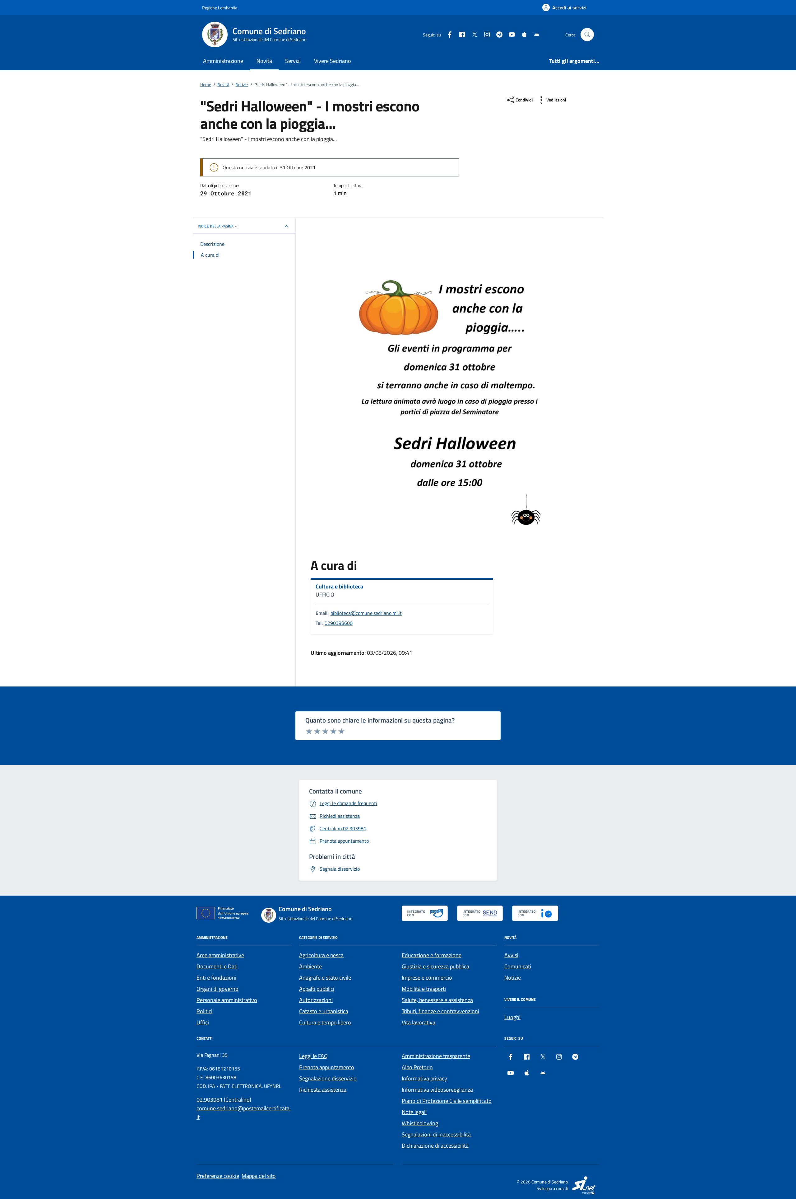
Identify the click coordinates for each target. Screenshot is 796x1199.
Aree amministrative (220, 955)
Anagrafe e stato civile (325, 977)
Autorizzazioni (316, 1000)
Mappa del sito (259, 1176)
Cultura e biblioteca (339, 586)
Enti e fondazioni (216, 977)
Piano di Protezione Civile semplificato (447, 1101)
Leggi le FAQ (313, 1056)
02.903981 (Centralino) (224, 1099)
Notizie (512, 977)
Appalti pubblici (316, 989)
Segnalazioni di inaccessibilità (436, 1134)
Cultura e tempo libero (325, 1022)
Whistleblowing (420, 1123)
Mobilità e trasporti (424, 989)
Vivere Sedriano (332, 61)
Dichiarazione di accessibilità (435, 1145)
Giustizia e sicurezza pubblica (435, 966)
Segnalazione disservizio (328, 1078)
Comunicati (517, 966)
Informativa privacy (424, 1078)
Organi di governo (217, 989)
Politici (204, 1011)
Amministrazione (223, 61)
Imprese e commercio (427, 977)
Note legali (414, 1112)
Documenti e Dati (217, 966)
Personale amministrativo (227, 1000)
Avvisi (511, 955)
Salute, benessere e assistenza (437, 1000)
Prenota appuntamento (326, 1067)
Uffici (203, 1022)
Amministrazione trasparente (436, 1056)
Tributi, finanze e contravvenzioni (440, 1011)
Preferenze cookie (218, 1176)
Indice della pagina (216, 226)
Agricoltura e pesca (321, 955)
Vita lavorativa (418, 1022)
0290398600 (339, 623)
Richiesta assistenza (322, 1089)
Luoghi (512, 1017)
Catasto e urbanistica (323, 1011)
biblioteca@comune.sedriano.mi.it (366, 613)
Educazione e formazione (431, 955)
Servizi (293, 61)
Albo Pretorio (417, 1067)
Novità (264, 61)
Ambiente (310, 966)
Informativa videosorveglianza (437, 1089)
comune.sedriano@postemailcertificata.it (244, 1112)
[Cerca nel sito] (587, 34)
